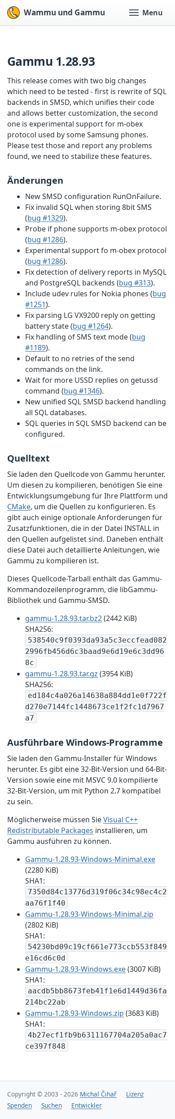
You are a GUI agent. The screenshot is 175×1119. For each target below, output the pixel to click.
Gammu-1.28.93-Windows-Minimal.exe (90, 859)
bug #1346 (82, 391)
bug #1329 (45, 218)
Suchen (51, 1105)
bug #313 (135, 283)
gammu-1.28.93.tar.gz (61, 674)
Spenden (19, 1105)
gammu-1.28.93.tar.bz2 (63, 618)
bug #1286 (45, 240)
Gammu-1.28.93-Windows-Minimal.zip (89, 914)
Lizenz (135, 1094)
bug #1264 (91, 326)
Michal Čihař (98, 1094)
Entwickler (86, 1105)
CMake (19, 507)
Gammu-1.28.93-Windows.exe (75, 969)
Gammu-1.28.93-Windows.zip (74, 1013)
